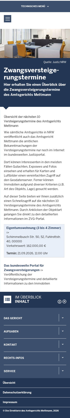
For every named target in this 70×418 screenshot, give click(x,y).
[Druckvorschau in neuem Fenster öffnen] (59, 302)
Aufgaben (11, 331)
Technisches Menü (33, 6)
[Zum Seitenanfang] (64, 301)
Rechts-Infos (14, 358)
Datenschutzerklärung (17, 392)
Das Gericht (13, 318)
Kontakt (10, 344)
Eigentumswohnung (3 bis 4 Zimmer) (33, 228)
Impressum (10, 402)
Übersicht (9, 382)
